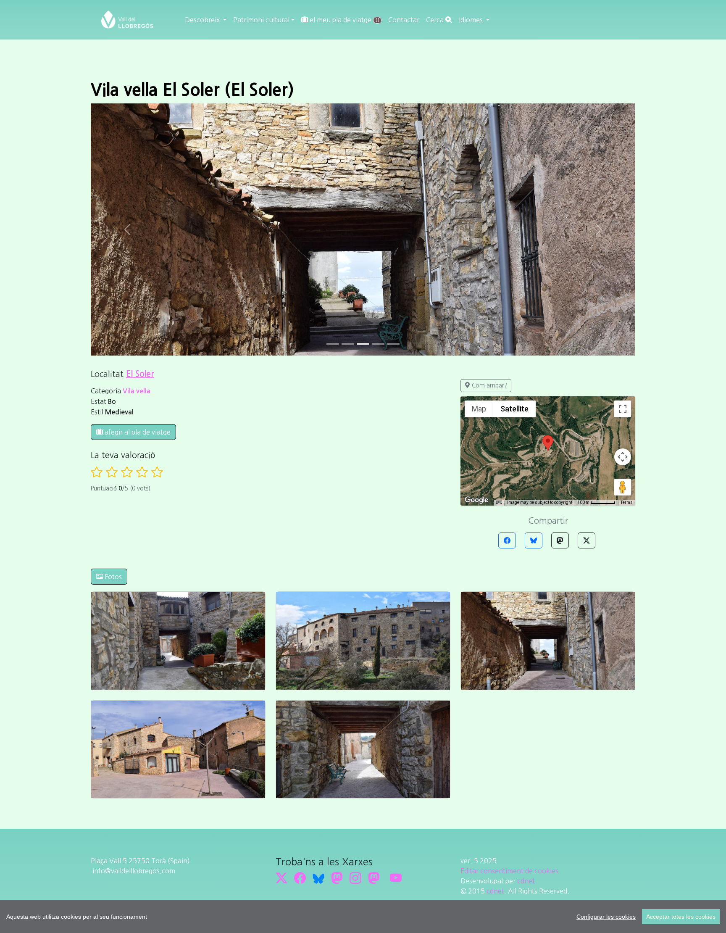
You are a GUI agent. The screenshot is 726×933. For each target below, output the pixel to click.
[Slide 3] (378, 344)
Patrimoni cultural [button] (261, 19)
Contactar (403, 19)
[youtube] (396, 878)
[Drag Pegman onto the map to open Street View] (622, 487)
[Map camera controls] (622, 456)
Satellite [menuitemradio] (514, 408)
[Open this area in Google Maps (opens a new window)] (476, 500)
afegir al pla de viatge (137, 432)
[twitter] (281, 878)
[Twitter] (586, 540)
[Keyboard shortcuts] (499, 503)
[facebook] (300, 878)
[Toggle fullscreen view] (622, 409)
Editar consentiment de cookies (509, 870)
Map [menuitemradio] (479, 408)
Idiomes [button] (471, 19)
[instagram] (355, 878)
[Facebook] (507, 540)
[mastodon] (374, 878)
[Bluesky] (533, 540)
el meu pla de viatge (343, 19)
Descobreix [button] (203, 19)
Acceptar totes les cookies (680, 916)
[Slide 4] (393, 344)
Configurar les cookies (606, 916)
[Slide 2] (363, 344)
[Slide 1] (348, 344)
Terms (627, 502)
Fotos (112, 576)
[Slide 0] (332, 344)
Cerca (435, 19)
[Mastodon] (560, 540)
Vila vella (136, 391)
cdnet (526, 881)
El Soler (140, 374)
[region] (363, 916)
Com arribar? (489, 385)
